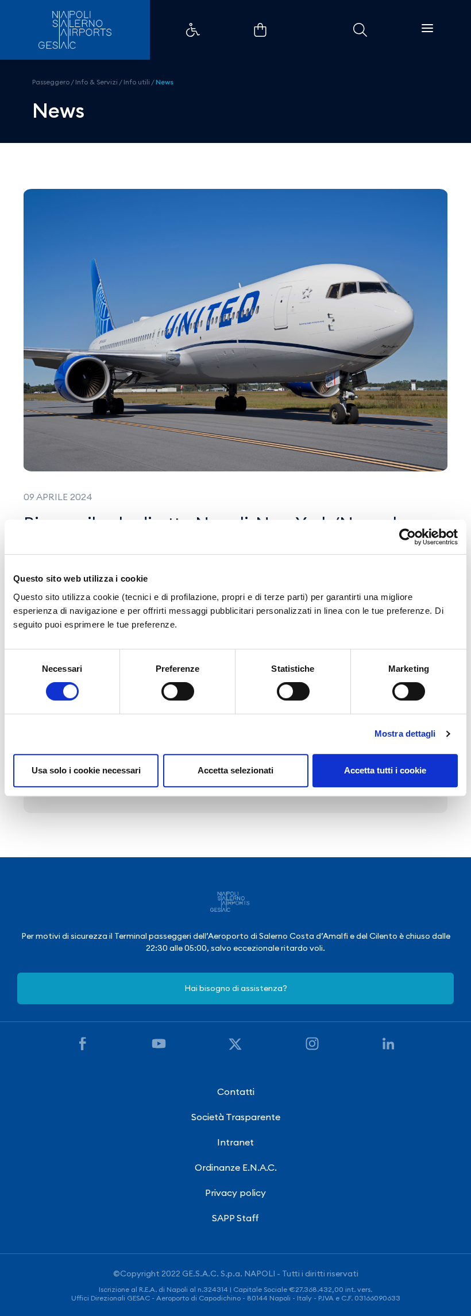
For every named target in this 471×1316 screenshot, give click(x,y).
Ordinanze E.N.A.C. (236, 1167)
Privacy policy (235, 1192)
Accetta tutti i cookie (385, 770)
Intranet (235, 1142)
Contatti (235, 1091)
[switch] (177, 691)
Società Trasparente (235, 1117)
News (164, 82)
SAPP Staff (235, 1218)
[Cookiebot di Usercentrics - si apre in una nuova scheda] (407, 536)
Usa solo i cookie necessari (86, 770)
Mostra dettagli (405, 733)
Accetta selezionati (235, 770)
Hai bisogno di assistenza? (235, 988)
